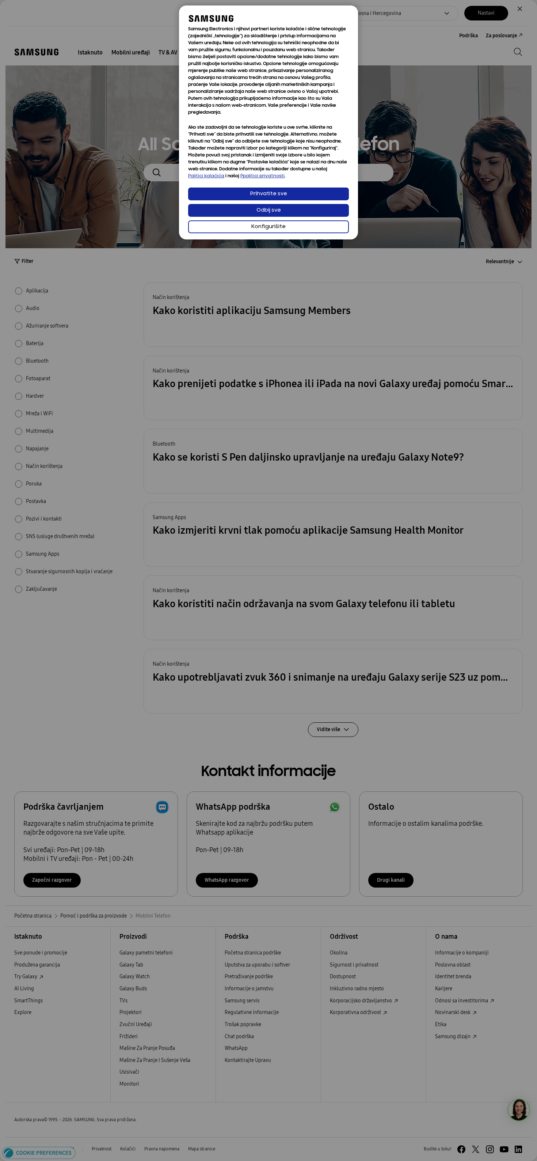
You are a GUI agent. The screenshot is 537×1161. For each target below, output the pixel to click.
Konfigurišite (268, 227)
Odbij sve (268, 210)
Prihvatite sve (268, 194)
